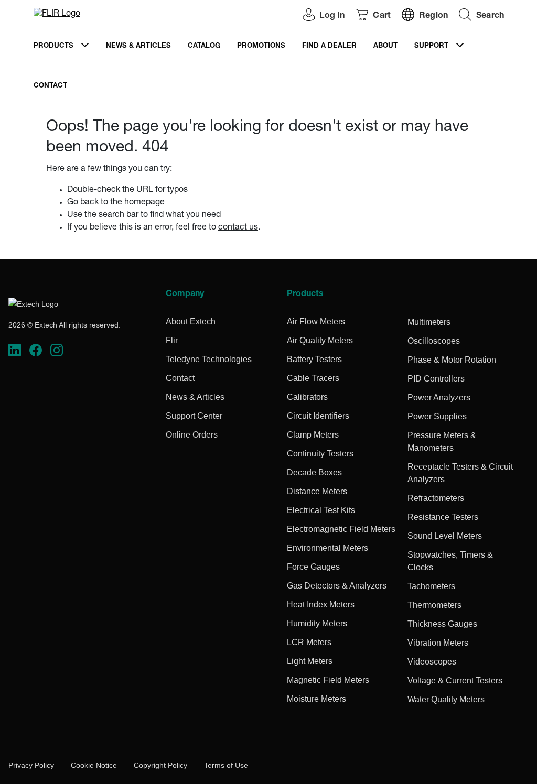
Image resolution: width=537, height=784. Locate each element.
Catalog (204, 46)
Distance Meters (317, 491)
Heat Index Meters (321, 604)
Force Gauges (313, 566)
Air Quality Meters (320, 340)
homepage (144, 203)
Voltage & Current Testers (454, 680)
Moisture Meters (316, 698)
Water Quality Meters (446, 699)
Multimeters (428, 322)
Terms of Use (226, 765)
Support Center (194, 415)
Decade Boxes (314, 472)
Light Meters (309, 661)
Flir (172, 340)
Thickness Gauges (442, 623)
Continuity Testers (320, 453)
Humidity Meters (317, 623)
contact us (238, 228)
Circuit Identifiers (318, 415)
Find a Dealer (329, 46)
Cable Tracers (313, 378)
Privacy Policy (31, 765)
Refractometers (435, 498)
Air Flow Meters (316, 321)
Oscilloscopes (433, 340)
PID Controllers (436, 378)
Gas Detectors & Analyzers (336, 585)
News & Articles (138, 46)
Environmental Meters (327, 547)
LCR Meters (309, 642)
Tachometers (431, 586)
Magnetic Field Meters (328, 680)
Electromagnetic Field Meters (341, 529)
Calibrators (307, 397)
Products (53, 46)
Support (431, 46)
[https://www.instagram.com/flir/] (56, 350)
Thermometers (434, 605)
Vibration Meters (437, 642)
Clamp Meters (313, 434)
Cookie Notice (94, 765)
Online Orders (192, 434)
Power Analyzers (438, 397)
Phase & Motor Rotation (451, 359)
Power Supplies (437, 416)
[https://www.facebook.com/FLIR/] (35, 350)
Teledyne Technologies (209, 359)
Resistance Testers (442, 517)
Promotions (261, 46)
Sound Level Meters (444, 535)
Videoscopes (431, 661)
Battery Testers (314, 359)
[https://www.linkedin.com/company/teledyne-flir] (14, 350)
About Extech (191, 321)
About (385, 46)
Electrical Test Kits (321, 510)
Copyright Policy (160, 765)
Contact (50, 86)
